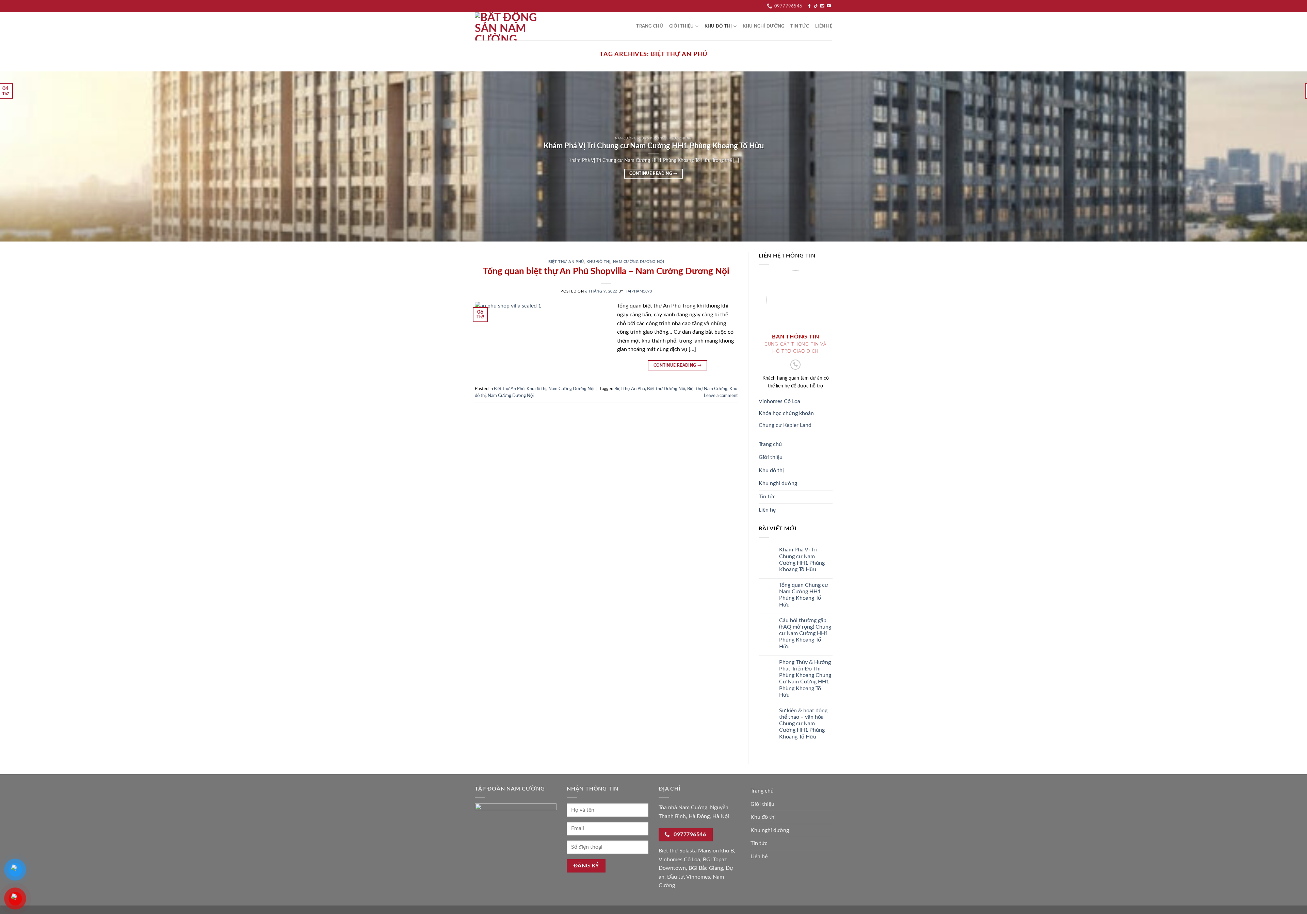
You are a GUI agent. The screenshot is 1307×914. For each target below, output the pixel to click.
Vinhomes (698, 877)
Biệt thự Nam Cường (707, 389)
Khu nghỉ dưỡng (764, 26)
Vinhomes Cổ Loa (779, 401)
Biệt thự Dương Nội (666, 389)
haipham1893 (638, 291)
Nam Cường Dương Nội (638, 262)
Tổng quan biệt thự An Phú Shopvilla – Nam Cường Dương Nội (606, 271)
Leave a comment (721, 396)
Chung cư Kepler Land (785, 425)
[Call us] (795, 365)
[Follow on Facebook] (809, 6)
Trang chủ (649, 26)
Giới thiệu (681, 26)
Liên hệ (823, 26)
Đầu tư (675, 877)
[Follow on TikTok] (816, 6)
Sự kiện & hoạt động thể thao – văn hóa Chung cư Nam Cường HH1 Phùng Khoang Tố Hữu (803, 723)
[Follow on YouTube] (829, 6)
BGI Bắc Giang (706, 868)
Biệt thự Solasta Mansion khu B (696, 850)
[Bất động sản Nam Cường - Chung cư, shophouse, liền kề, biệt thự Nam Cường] (509, 26)
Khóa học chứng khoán (786, 413)
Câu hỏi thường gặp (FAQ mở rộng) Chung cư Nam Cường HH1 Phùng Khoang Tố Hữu (805, 633)
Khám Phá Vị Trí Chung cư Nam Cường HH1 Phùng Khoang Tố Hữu (801, 559)
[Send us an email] (822, 6)
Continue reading (653, 174)
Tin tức (799, 26)
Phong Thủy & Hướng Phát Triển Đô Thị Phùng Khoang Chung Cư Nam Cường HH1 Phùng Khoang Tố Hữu (805, 679)
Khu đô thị (718, 26)
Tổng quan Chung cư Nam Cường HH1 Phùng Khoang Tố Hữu (803, 595)
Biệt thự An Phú (566, 262)
